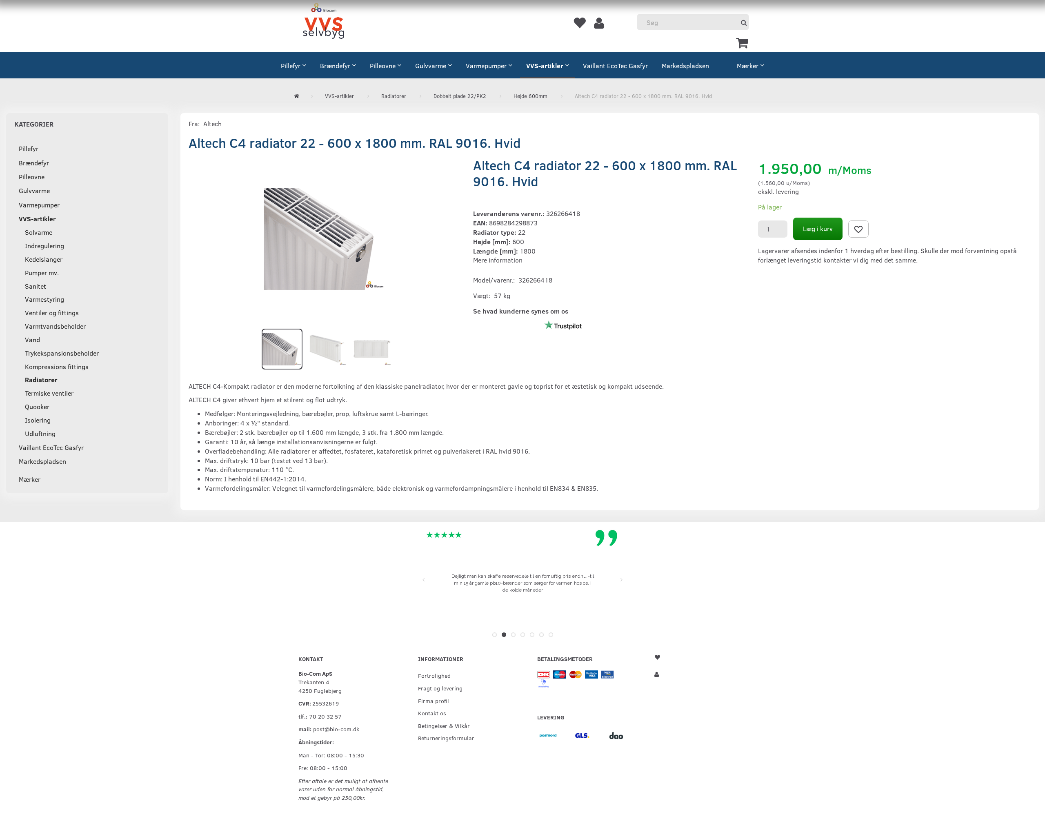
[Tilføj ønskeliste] (858, 229)
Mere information (497, 260)
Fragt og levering (440, 688)
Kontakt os (432, 713)
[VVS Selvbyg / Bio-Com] (323, 22)
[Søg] (744, 22)
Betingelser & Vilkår (444, 725)
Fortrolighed (434, 675)
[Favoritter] (579, 22)
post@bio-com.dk (336, 729)
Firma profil (433, 701)
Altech (212, 123)
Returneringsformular (446, 738)
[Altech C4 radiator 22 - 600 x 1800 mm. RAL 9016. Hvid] (325, 239)
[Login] (599, 22)
